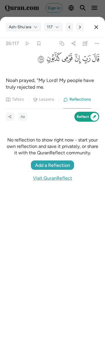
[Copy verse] (62, 44)
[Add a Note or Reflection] (85, 44)
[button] (94, 60)
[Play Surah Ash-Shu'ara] (27, 44)
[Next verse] (80, 27)
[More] (97, 44)
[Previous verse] (69, 27)
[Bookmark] (39, 44)
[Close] (96, 27)
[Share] (73, 44)
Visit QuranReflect (52, 178)
